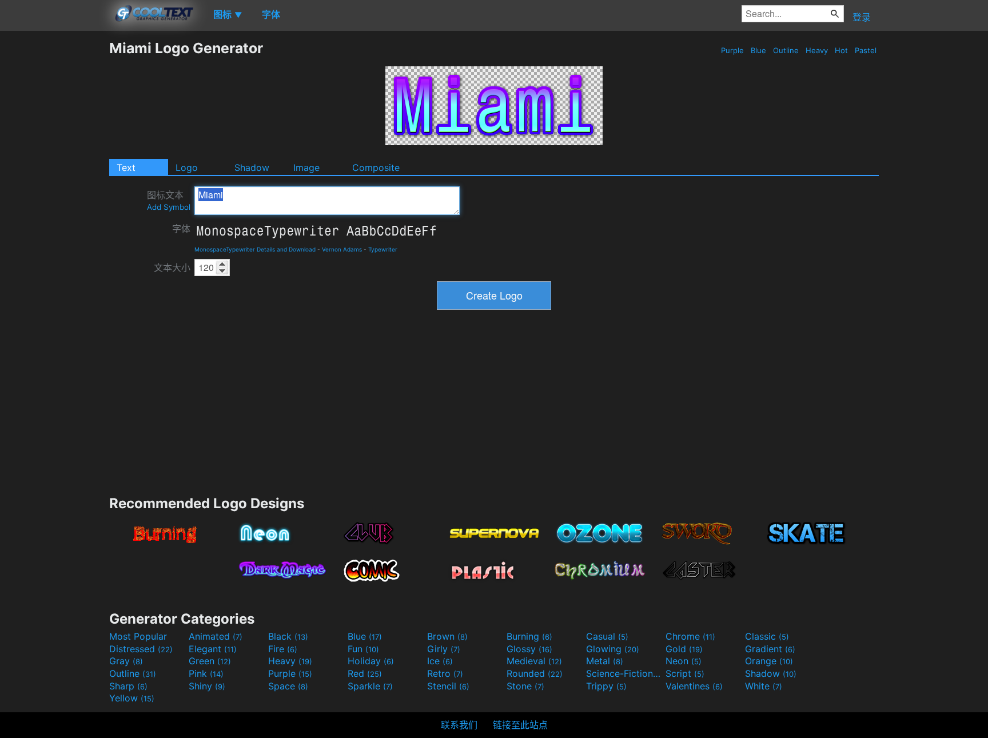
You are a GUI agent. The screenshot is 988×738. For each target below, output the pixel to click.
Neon (684, 661)
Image (306, 167)
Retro (445, 673)
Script (685, 673)
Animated (215, 636)
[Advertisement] (54, 210)
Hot (841, 50)
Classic (767, 636)
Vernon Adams (342, 249)
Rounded (535, 673)
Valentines (694, 686)
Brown (447, 636)
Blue (758, 50)
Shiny (207, 686)
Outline (786, 50)
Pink (206, 673)
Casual (607, 636)
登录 (861, 17)
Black (288, 636)
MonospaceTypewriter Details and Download (255, 249)
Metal (604, 661)
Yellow (131, 698)
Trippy (606, 686)
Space (288, 686)
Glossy (529, 649)
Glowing (612, 649)
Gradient (770, 649)
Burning (529, 636)
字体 (181, 228)
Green (210, 661)
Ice (440, 661)
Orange (769, 661)
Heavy (816, 50)
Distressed (141, 649)
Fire (282, 649)
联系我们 (459, 725)
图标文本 (168, 200)
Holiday (371, 661)
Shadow (251, 167)
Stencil (448, 686)
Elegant (213, 649)
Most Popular (138, 636)
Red (365, 673)
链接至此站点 (520, 725)
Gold (684, 649)
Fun (363, 649)
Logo (187, 167)
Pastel (865, 50)
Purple (732, 50)
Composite (376, 167)
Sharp (128, 686)
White (763, 686)
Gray (126, 661)
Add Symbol (168, 207)
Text (126, 167)
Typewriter (382, 249)
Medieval (534, 661)
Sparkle (370, 686)
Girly (443, 649)
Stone (525, 686)
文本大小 (172, 267)
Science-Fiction (624, 673)
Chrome (690, 636)
